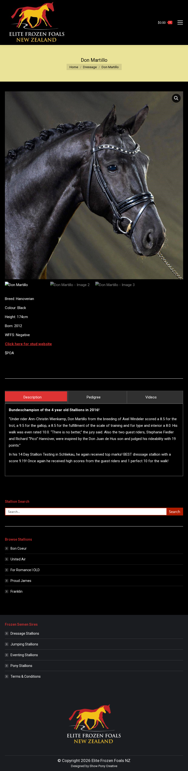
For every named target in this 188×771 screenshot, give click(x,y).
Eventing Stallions (24, 655)
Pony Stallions (21, 666)
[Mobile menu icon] (180, 22)
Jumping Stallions (24, 644)
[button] (176, 98)
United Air (18, 559)
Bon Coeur (19, 548)
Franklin (17, 591)
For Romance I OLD (25, 570)
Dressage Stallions (25, 633)
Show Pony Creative (103, 766)
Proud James (21, 581)
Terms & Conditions (26, 676)
